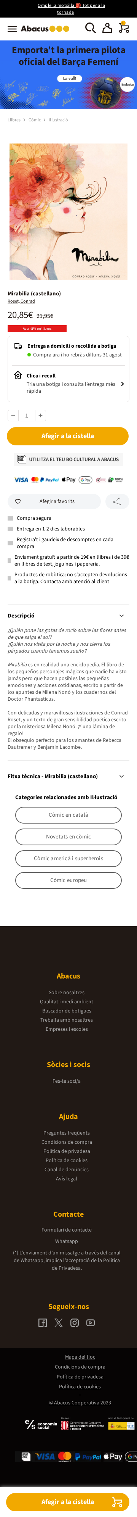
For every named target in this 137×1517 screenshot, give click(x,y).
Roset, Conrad (21, 301)
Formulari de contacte (66, 1230)
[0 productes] (124, 31)
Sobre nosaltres (66, 992)
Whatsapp (66, 1241)
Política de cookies (67, 1160)
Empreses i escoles (67, 1029)
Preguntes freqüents (66, 1133)
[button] (107, 29)
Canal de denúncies (67, 1170)
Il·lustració (58, 120)
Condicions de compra (66, 1142)
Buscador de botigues (66, 1011)
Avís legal (66, 1179)
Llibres (14, 120)
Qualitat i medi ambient (66, 1002)
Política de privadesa (66, 1151)
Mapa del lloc (80, 1357)
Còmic (35, 120)
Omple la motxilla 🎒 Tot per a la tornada (71, 9)
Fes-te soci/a (67, 1081)
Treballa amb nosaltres (66, 1020)
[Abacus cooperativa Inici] (47, 32)
